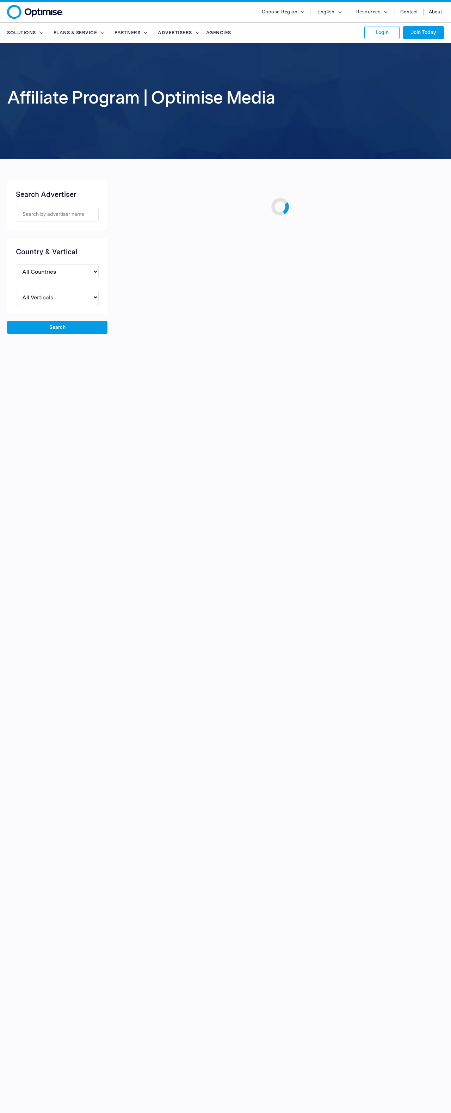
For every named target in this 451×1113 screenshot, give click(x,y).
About (435, 11)
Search (57, 327)
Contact (409, 11)
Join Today (423, 32)
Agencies (218, 32)
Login (382, 32)
